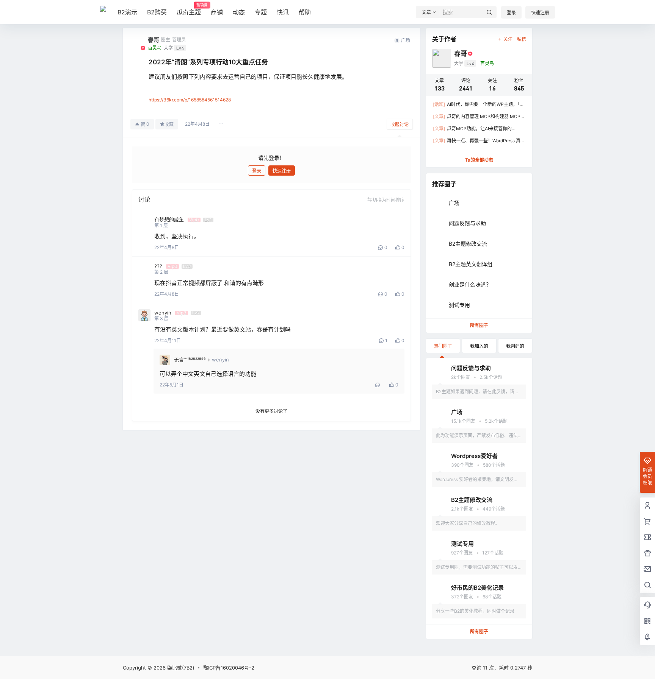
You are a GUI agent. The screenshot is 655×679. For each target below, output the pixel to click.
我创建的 (515, 346)
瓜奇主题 (189, 9)
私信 (521, 39)
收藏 (169, 124)
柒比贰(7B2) (180, 668)
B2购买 (157, 12)
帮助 (305, 12)
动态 (239, 12)
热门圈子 (443, 346)
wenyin (220, 360)
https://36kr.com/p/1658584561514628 (190, 100)
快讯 (283, 12)
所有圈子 (479, 325)
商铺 (217, 12)
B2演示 (127, 12)
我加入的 (479, 346)
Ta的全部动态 (479, 160)
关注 (507, 39)
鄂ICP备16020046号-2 (228, 668)
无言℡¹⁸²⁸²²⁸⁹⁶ (190, 360)
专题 (261, 12)
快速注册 (540, 13)
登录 (511, 13)
